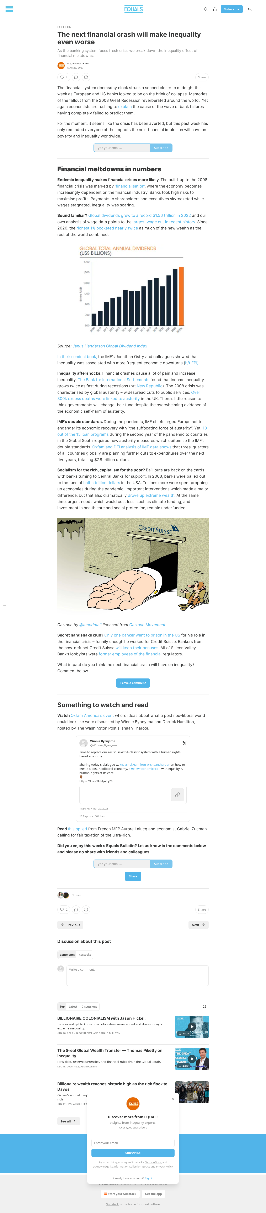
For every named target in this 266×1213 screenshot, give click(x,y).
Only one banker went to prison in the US (142, 635)
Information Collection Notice (131, 1166)
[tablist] (75, 955)
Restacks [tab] (85, 955)
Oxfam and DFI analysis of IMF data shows (131, 447)
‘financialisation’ (130, 186)
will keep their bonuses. (137, 647)
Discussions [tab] (89, 1006)
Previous (73, 925)
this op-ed (77, 829)
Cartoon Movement (147, 624)
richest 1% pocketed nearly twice (107, 228)
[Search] (206, 9)
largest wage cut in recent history (164, 222)
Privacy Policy (164, 1166)
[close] (173, 1098)
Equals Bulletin (78, 63)
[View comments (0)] (76, 77)
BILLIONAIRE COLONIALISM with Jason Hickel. (101, 1018)
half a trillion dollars (101, 482)
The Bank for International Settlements (113, 379)
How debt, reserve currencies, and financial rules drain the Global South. (109, 1062)
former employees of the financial (130, 654)
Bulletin (64, 27)
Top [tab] (62, 1006)
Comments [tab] (67, 955)
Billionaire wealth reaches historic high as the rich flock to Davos (112, 1087)
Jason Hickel (84, 1033)
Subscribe (231, 9)
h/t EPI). (192, 363)
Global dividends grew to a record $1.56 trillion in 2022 (139, 215)
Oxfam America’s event (92, 715)
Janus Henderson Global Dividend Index (110, 346)
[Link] (51, 169)
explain (125, 106)
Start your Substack (122, 1194)
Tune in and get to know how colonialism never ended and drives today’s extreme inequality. (109, 1026)
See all (66, 1121)
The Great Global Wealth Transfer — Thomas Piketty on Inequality (110, 1053)
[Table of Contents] (4, 606)
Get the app (153, 1194)
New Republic (150, 386)
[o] (192, 1027)
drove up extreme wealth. (151, 495)
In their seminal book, (77, 356)
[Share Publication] (215, 9)
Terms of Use (153, 1162)
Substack (112, 1204)
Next (196, 925)
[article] (133, 1028)
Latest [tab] (73, 1006)
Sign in (253, 9)
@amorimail (90, 624)
